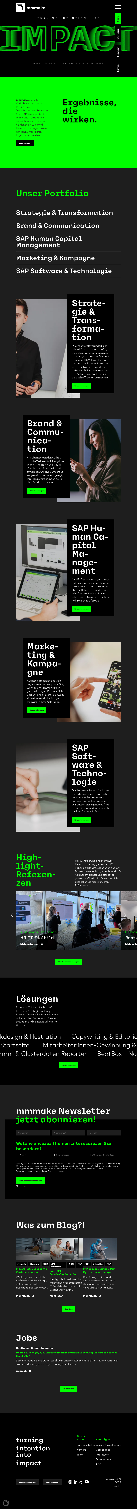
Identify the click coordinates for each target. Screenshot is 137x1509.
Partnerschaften (86, 1444)
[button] (6, 1503)
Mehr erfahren (25, 143)
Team (80, 1454)
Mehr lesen (23, 1295)
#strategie (21, 1264)
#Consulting (34, 1264)
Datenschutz (103, 1459)
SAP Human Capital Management (49, 242)
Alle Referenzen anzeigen (68, 962)
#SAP (79, 1264)
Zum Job (21, 1371)
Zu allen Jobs (68, 1389)
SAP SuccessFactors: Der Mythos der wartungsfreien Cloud (99, 1272)
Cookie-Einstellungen (108, 1444)
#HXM (45, 1264)
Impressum (102, 1454)
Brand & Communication (57, 225)
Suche (118, 19)
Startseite (40, 1045)
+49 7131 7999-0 (52, 1482)
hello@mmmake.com (27, 1482)
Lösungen (118, 52)
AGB (98, 1464)
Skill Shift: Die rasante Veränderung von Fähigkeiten (31, 1272)
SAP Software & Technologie (64, 271)
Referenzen (118, 34)
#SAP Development (56, 1265)
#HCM (71, 1264)
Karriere (118, 67)
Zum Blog (69, 1309)
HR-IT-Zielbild (37, 937)
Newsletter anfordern (30, 1180)
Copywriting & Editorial (60, 1036)
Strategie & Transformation (64, 213)
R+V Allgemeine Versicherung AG (39, 932)
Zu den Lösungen (82, 386)
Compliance (103, 1449)
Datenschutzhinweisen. (57, 1171)
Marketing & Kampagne (55, 258)
